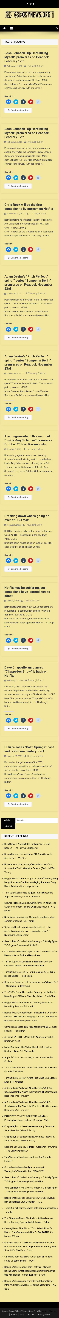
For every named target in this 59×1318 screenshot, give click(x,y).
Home (14, 1314)
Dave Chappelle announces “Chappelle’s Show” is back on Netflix (26, 671)
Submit (31, 1314)
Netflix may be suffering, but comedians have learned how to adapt (27, 592)
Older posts (10, 820)
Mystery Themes (49, 1311)
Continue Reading (19, 110)
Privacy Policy (44, 1314)
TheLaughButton (35, 66)
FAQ (22, 1314)
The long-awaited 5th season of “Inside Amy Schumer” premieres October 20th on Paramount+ (28, 440)
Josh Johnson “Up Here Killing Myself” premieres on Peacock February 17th (26, 57)
